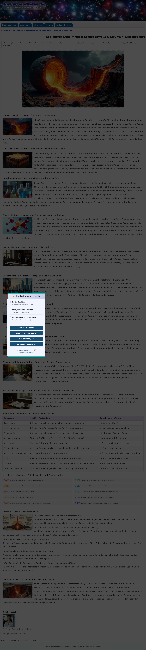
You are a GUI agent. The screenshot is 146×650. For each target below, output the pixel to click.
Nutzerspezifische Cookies (24, 317)
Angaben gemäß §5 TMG (74, 646)
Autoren (49, 25)
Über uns (38, 25)
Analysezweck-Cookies (22, 310)
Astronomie (25, 25)
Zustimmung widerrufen (26, 344)
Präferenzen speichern (26, 333)
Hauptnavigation (9, 25)
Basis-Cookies (18, 302)
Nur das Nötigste (26, 328)
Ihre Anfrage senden (93, 646)
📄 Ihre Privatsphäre (24, 350)
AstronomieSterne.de (23, 4)
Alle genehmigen (26, 339)
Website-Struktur (63, 25)
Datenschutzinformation (53, 646)
